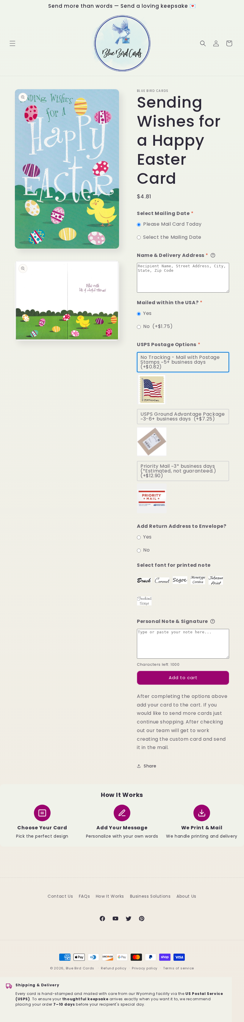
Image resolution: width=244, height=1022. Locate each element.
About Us (186, 896)
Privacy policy (144, 968)
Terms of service (178, 968)
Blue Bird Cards (80, 968)
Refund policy (113, 968)
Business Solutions (150, 896)
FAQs (84, 896)
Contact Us (60, 896)
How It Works (110, 896)
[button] (12, 43)
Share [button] (150, 766)
